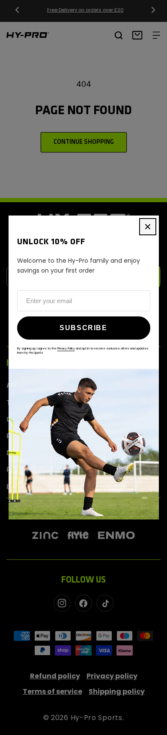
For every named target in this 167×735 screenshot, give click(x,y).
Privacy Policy (66, 348)
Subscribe (83, 327)
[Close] (148, 227)
